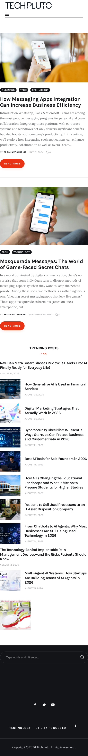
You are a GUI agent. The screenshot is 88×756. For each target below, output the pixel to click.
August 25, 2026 (34, 418)
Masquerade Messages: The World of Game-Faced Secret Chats (41, 264)
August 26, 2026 (34, 394)
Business (8, 90)
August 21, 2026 (34, 445)
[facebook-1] (35, 704)
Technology (40, 90)
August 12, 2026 (9, 564)
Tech (23, 90)
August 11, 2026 (34, 588)
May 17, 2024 (36, 152)
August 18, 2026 (34, 464)
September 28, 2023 (41, 314)
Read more (12, 163)
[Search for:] (44, 657)
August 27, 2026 (9, 373)
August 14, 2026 (34, 541)
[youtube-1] (53, 704)
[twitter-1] (44, 704)
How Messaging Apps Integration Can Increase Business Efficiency (40, 102)
